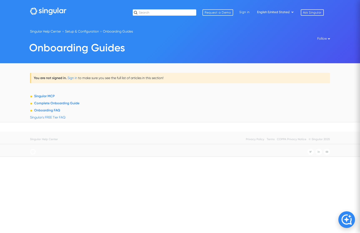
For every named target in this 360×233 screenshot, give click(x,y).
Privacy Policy (255, 139)
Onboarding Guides (118, 31)
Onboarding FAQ (47, 110)
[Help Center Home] (48, 11)
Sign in (72, 78)
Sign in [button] (244, 12)
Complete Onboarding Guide (56, 103)
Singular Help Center (45, 31)
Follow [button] (322, 38)
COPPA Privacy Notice (291, 139)
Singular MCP (44, 96)
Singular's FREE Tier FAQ (47, 117)
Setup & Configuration (82, 31)
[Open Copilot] (346, 219)
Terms (271, 139)
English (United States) (273, 12)
